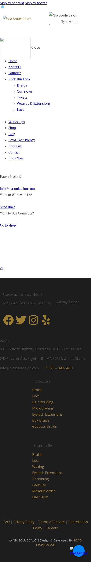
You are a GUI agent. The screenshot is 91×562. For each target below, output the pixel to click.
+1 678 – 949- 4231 (58, 368)
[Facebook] (8, 320)
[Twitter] (21, 320)
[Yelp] (46, 320)
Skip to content (12, 3)
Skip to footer (36, 3)
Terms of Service (51, 521)
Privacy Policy (23, 521)
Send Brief (7, 207)
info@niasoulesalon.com (17, 188)
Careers (52, 528)
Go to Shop (8, 225)
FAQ (6, 521)
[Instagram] (33, 320)
